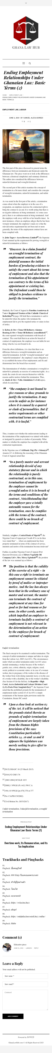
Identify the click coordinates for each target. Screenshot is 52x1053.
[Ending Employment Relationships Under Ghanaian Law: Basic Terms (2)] (26, 146)
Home (5, 95)
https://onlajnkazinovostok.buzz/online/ (28, 916)
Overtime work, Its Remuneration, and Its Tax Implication (26, 844)
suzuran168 (16, 895)
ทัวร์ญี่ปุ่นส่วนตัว (18, 882)
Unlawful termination (29, 808)
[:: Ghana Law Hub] (26, 33)
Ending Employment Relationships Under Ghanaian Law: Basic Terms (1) (26, 828)
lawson (29, 948)
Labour (22, 110)
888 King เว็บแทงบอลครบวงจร (24, 875)
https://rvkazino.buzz (20, 902)
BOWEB (30, 1037)
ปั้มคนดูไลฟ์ (16, 868)
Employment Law (15, 95)
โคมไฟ (14, 889)
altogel (13, 909)
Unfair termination (11, 808)
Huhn (13, 923)
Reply (36, 948)
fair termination (12, 648)
